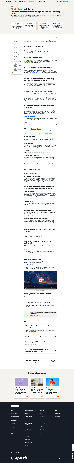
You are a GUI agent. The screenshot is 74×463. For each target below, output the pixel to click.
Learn (44, 1)
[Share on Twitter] (73, 455)
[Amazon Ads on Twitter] (13, 452)
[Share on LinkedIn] (73, 457)
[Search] (57, 1)
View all (12, 433)
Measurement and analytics (28, 424)
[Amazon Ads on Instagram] (14, 452)
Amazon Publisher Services (29, 440)
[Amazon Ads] (8, 1)
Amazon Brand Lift (28, 426)
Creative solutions (28, 416)
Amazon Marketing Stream (29, 427)
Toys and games (42, 429)
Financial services (42, 419)
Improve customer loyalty (14, 417)
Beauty (41, 413)
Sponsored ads (13, 423)
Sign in (60, 1)
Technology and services (29, 434)
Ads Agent (26, 445)
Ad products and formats (13, 421)
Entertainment (42, 416)
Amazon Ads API (27, 439)
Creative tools (27, 420)
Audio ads (12, 430)
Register (65, 1)
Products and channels (22, 1)
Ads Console (31, 264)
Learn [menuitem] (56, 410)
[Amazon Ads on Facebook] (18, 452)
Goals (16, 1)
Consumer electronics (43, 414)
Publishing (41, 426)
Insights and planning (29, 410)
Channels (41, 433)
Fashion (41, 417)
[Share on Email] (73, 459)
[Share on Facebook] (73, 453)
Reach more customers (14, 413)
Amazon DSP (27, 436)
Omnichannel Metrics (28, 430)
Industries (42, 410)
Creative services (27, 419)
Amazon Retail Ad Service (28, 442)
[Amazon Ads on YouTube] (16, 452)
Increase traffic (13, 414)
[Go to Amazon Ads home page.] (19, 458)
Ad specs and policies (57, 416)
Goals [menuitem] (12, 410)
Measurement (31, 1)
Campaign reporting (28, 429)
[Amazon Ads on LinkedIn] (11, 452)
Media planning (27, 413)
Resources (56, 414)
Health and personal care (43, 422)
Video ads (12, 429)
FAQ (55, 417)
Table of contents (15, 39)
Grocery (41, 420)
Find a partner (56, 423)
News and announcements (58, 419)
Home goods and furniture (43, 423)
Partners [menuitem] (56, 422)
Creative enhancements (28, 417)
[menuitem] (15, 427)
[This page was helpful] (54, 361)
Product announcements (58, 413)
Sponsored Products (13, 424)
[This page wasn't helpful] (52, 361)
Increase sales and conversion (15, 416)
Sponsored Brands (13, 426)
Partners (40, 1)
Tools (36, 1)
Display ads (12, 427)
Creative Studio (34, 315)
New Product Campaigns (28, 443)
